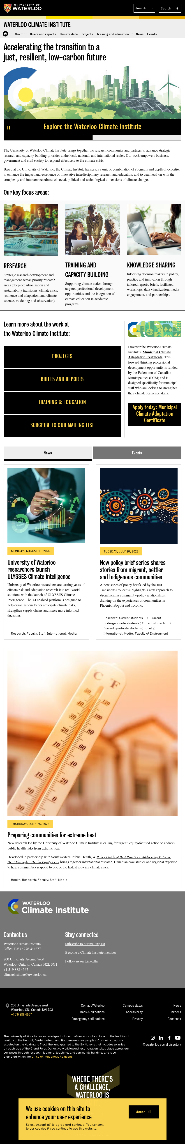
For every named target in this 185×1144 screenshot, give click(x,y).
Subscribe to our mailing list (85, 943)
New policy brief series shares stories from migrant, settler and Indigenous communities (133, 570)
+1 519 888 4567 (21, 1014)
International (56, 633)
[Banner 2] (136, 137)
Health (15, 880)
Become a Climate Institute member (90, 952)
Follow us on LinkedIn (81, 961)
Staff (42, 633)
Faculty (32, 633)
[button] (144, 8)
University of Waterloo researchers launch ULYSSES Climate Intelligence (38, 569)
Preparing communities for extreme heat (51, 835)
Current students (131, 618)
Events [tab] (137, 453)
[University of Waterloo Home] (23, 8)
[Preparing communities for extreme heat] (92, 733)
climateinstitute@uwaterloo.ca (25, 974)
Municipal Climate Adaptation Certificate (149, 354)
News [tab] (48, 453)
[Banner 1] (48, 137)
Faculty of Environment (151, 633)
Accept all (143, 1111)
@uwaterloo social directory (162, 1044)
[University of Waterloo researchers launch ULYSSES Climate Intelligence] (46, 505)
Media (72, 633)
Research (18, 633)
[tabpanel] (92, 673)
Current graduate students (123, 628)
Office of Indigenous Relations (52, 1056)
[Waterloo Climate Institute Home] (5, 34)
